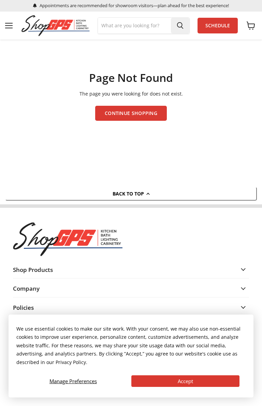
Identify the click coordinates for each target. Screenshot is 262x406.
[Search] (180, 25)
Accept (185, 381)
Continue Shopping (131, 113)
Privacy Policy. (71, 362)
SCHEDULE (217, 26)
